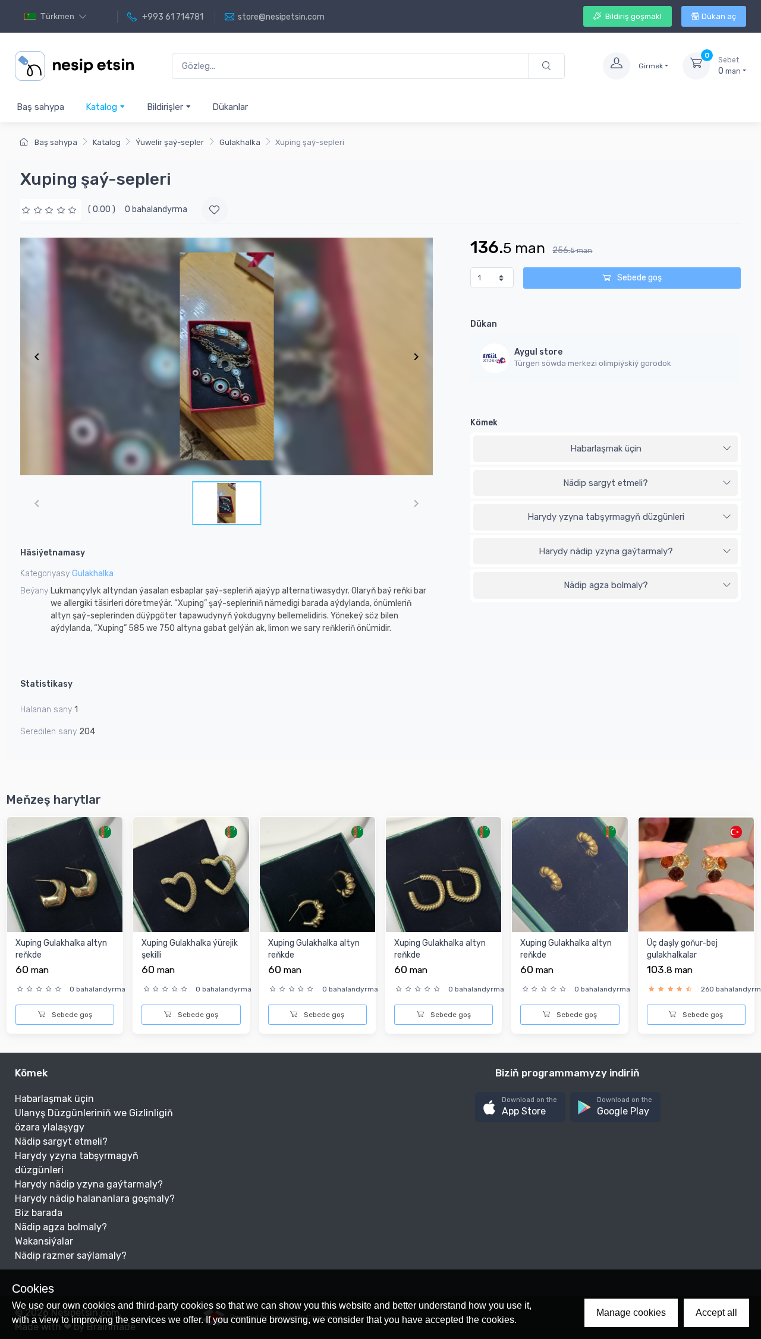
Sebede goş (638, 278)
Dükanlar (230, 107)
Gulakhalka (239, 142)
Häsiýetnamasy (52, 553)
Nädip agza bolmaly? (606, 585)
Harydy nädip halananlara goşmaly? (95, 1198)
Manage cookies (631, 1313)
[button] (520, 1107)
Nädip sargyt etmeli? (605, 483)
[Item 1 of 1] (226, 356)
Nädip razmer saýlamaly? (71, 1255)
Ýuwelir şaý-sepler (170, 142)
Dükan (483, 324)
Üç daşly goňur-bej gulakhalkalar (682, 949)
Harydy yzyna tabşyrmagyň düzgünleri (605, 516)
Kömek (484, 423)
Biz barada (38, 1212)
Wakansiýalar (44, 1241)
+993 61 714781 (171, 17)
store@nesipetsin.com (281, 17)
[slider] (50, 209)
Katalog (103, 107)
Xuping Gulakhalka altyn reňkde (61, 949)
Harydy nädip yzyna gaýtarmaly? (606, 551)
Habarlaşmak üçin (605, 448)
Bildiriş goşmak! (632, 16)
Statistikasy (46, 684)
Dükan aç (719, 16)
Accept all (716, 1313)
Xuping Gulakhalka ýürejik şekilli (189, 949)
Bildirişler (166, 107)
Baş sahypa (40, 107)
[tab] (605, 449)
